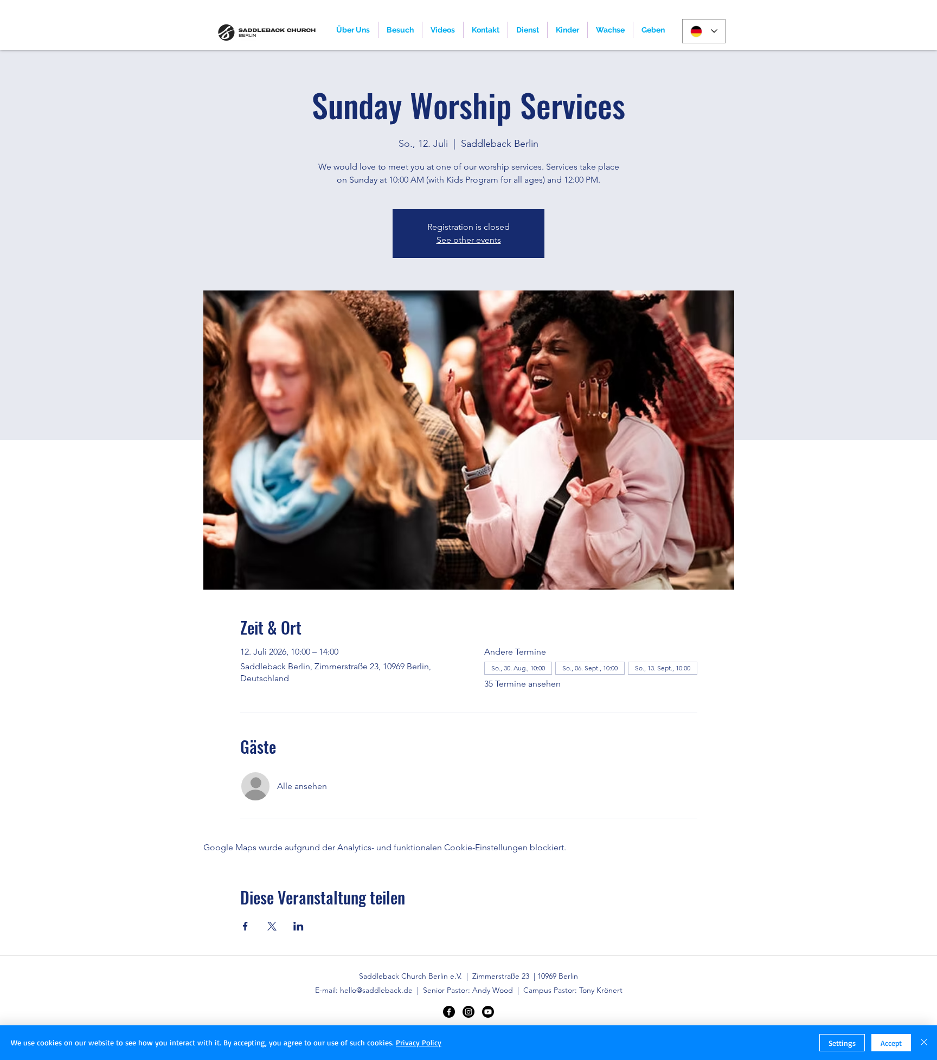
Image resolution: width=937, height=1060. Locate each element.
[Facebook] (449, 1012)
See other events (469, 240)
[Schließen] (923, 1042)
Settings (842, 1043)
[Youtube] (488, 1012)
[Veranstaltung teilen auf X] (272, 926)
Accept (891, 1043)
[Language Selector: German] (704, 31)
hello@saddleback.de (376, 990)
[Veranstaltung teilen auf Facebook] (245, 926)
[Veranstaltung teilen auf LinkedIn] (298, 926)
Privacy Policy (418, 1042)
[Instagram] (468, 1012)
